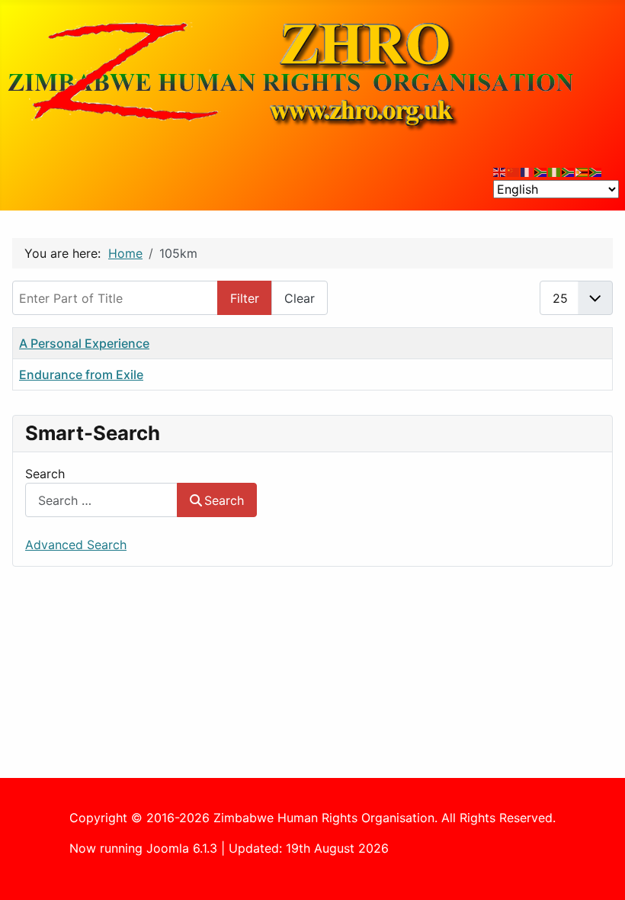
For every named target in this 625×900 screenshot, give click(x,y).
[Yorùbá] (555, 170)
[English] (500, 170)
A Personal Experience (84, 343)
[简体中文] (514, 170)
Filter (244, 298)
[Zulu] (568, 170)
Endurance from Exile (81, 374)
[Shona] (582, 170)
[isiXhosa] (596, 170)
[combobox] (101, 500)
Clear (299, 298)
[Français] (527, 170)
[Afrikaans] (541, 170)
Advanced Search (76, 544)
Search (45, 473)
